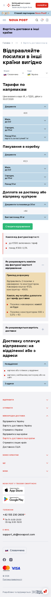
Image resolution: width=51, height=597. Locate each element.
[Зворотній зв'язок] (45, 591)
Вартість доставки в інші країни (19, 438)
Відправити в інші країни (15, 434)
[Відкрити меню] (4, 20)
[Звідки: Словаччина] (13, 73)
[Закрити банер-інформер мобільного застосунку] (4, 5)
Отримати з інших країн (15, 442)
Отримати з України (13, 430)
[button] (16, 43)
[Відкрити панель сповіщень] (42, 20)
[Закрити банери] (48, 13)
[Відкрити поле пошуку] (36, 20)
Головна (6, 43)
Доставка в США (11, 447)
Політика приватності (12, 579)
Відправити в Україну (13, 421)
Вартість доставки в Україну (17, 426)
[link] (25, 13)
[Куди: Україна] (37, 73)
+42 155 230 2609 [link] (13, 514)
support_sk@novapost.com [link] (19, 534)
